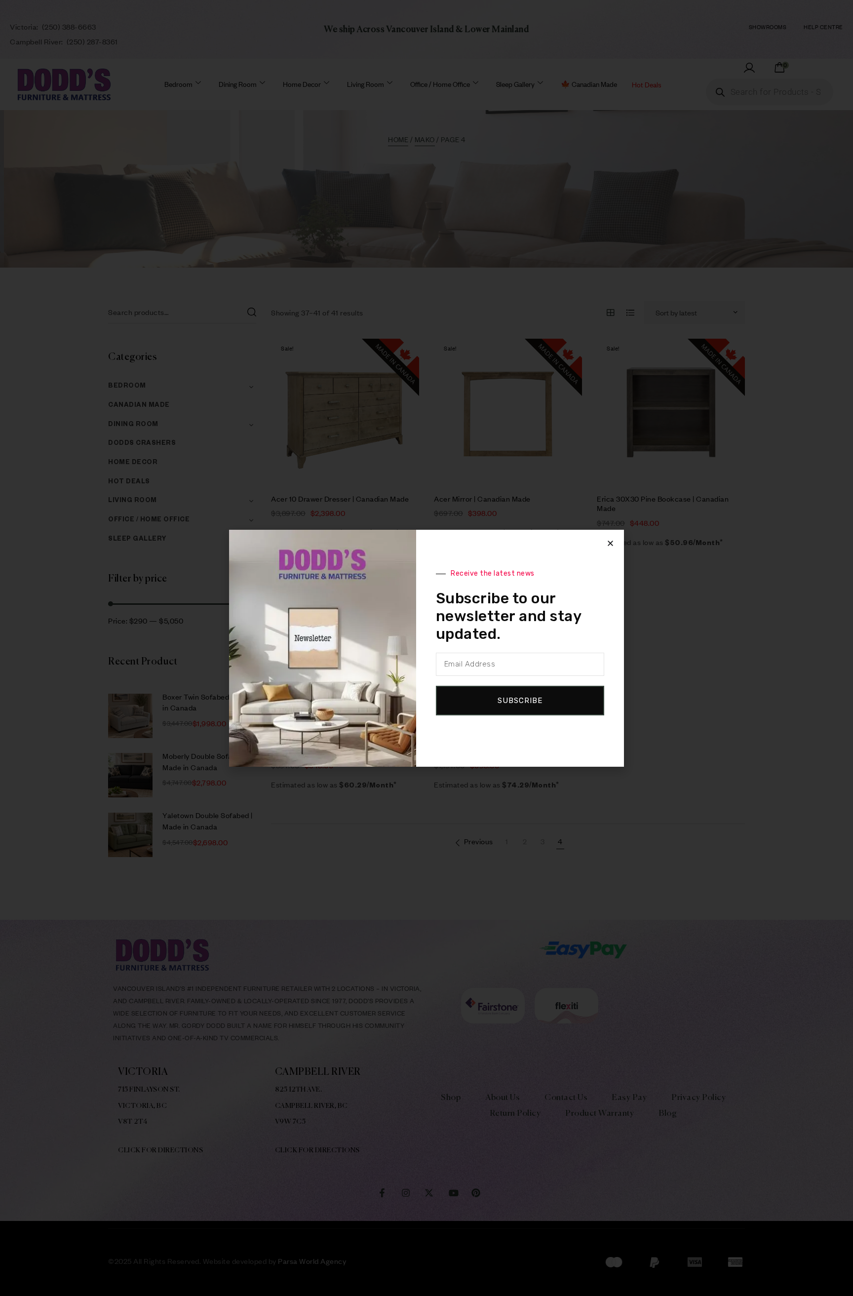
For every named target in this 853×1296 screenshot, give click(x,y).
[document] (426, 648)
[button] (610, 543)
